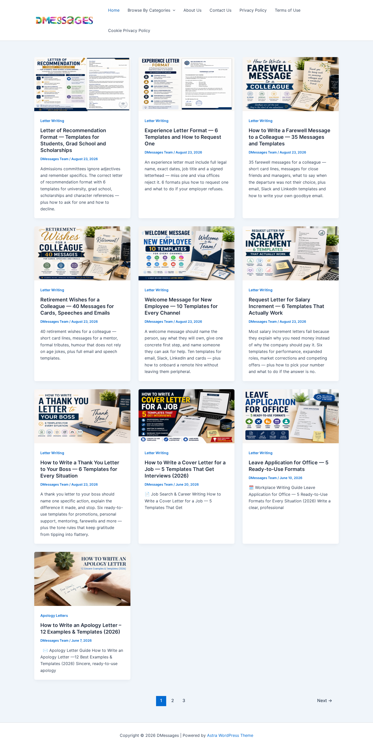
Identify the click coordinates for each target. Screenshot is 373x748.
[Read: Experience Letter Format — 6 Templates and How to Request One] (187, 83)
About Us (192, 10)
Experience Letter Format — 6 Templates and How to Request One (183, 137)
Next (324, 700)
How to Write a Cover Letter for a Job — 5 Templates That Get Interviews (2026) (185, 469)
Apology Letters (54, 615)
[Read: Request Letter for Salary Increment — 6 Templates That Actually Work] (291, 253)
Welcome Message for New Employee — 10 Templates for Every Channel (181, 306)
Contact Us (220, 10)
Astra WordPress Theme (230, 735)
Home (114, 10)
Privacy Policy (253, 10)
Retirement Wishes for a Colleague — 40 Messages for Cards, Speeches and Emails (77, 306)
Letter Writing (52, 120)
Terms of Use (287, 10)
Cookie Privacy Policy (129, 30)
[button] (172, 10)
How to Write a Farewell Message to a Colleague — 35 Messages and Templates (289, 137)
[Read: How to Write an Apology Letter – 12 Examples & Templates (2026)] (82, 578)
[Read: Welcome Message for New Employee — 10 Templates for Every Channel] (187, 253)
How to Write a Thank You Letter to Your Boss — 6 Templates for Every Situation (79, 469)
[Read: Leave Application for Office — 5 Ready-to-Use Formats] (291, 415)
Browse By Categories (149, 10)
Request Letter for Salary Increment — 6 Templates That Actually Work (286, 306)
